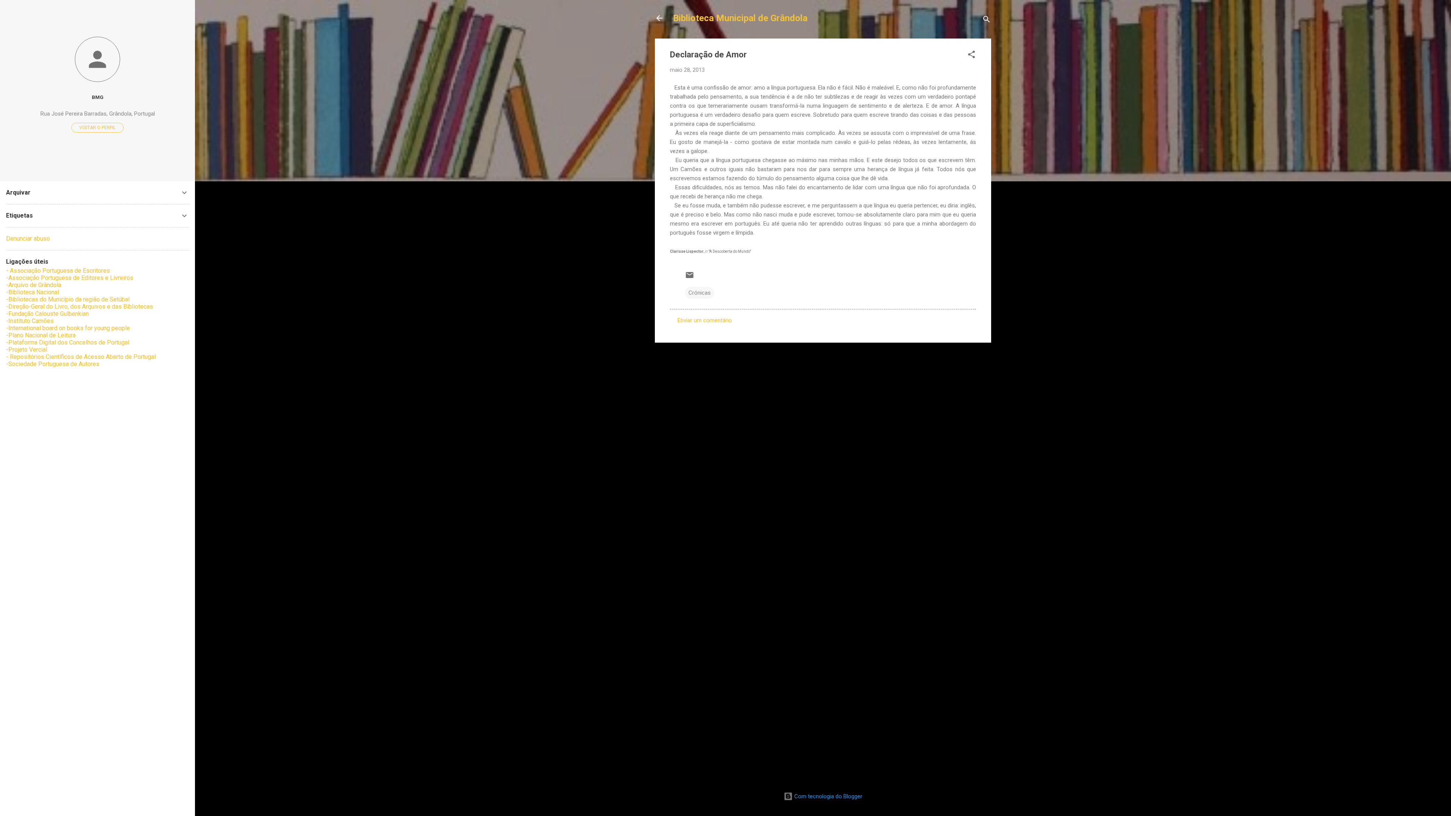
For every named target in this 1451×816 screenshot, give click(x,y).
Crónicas (699, 292)
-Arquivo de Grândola (33, 285)
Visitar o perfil (97, 127)
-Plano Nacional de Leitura (41, 335)
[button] (971, 56)
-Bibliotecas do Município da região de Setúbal (68, 299)
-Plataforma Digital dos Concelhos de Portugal (67, 342)
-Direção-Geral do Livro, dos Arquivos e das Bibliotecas (79, 306)
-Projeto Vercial (26, 349)
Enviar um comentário (705, 320)
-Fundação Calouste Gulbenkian (47, 313)
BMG (98, 97)
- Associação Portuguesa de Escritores (58, 270)
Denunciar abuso (28, 238)
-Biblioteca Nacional (32, 292)
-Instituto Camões (30, 321)
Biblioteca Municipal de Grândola (740, 18)
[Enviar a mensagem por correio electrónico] (689, 277)
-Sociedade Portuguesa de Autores (52, 364)
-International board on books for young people (68, 328)
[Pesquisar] (986, 20)
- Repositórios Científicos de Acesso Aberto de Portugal (81, 356)
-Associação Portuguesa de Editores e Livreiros (69, 277)
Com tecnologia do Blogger (827, 796)
